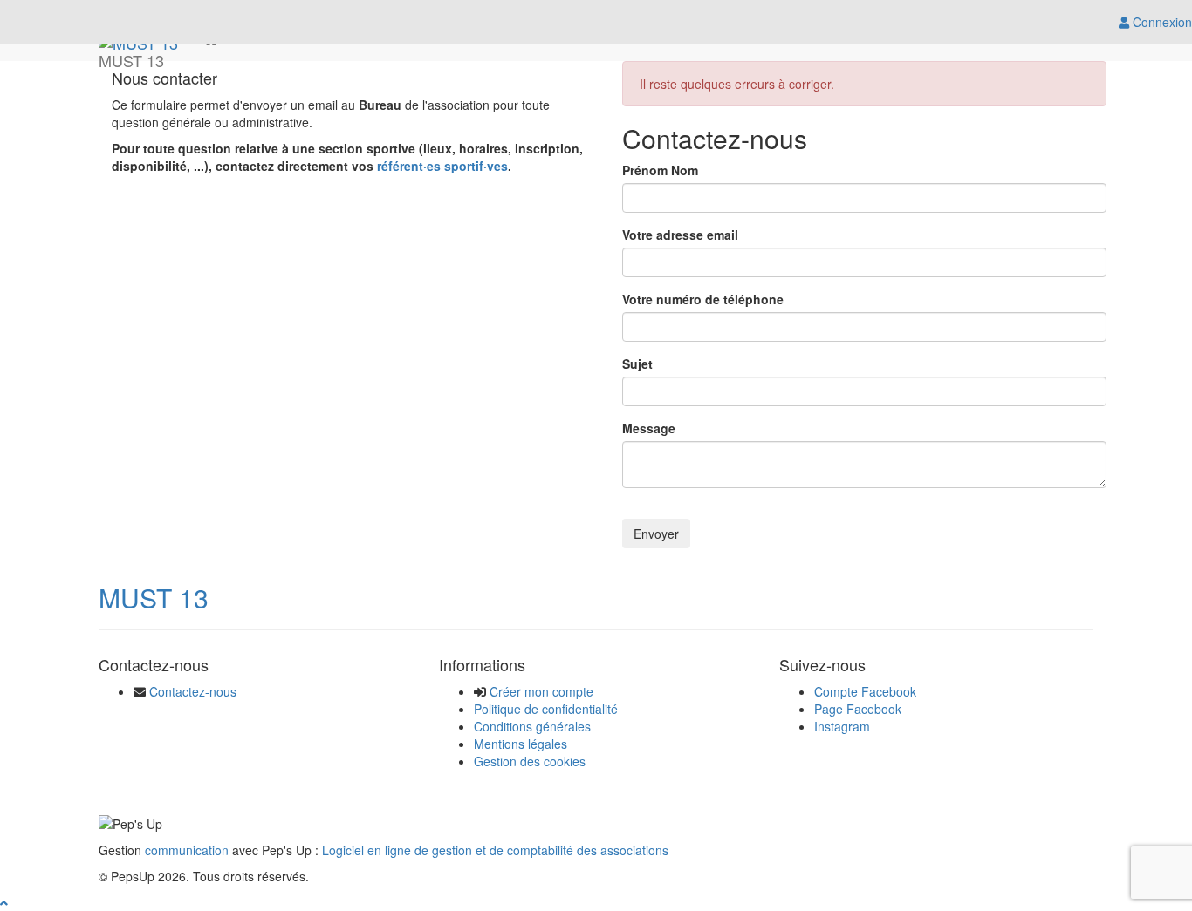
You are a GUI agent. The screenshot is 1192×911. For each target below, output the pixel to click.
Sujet (637, 363)
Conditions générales (532, 726)
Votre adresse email (680, 234)
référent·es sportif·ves (442, 165)
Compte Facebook (865, 691)
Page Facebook (857, 708)
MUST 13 (154, 597)
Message (648, 428)
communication (187, 850)
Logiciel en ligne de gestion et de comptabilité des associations (495, 850)
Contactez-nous (192, 691)
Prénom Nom (660, 170)
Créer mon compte (541, 691)
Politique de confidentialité (546, 708)
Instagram (842, 726)
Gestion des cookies (530, 761)
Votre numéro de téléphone (703, 299)
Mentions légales (520, 743)
